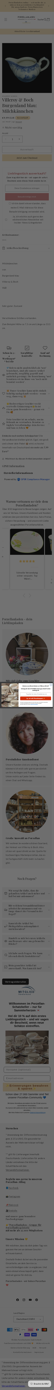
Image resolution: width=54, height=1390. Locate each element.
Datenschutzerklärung (34, 704)
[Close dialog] (51, 685)
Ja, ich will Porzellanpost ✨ (35, 698)
